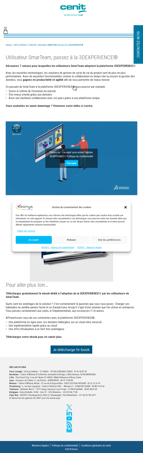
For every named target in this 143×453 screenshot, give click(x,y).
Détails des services (26, 231)
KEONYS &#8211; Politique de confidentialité (71, 156)
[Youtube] (69, 418)
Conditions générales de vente (96, 445)
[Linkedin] (69, 413)
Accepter (34, 239)
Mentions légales (40, 445)
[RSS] (69, 424)
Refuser (71, 239)
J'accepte (71, 163)
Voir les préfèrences (109, 239)
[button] (125, 207)
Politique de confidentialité (65, 445)
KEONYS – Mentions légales (89, 247)
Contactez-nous (138, 44)
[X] (69, 407)
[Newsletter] (69, 429)
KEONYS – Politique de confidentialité (58, 247)
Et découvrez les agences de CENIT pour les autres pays (34, 398)
